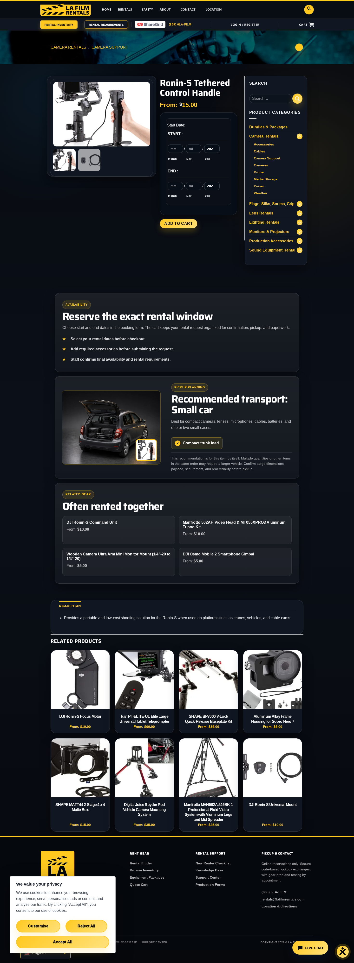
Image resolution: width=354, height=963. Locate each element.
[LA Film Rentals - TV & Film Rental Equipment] (65, 9)
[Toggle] (299, 136)
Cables (259, 151)
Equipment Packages (147, 877)
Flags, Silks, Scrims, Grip (272, 204)
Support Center (208, 877)
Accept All (62, 942)
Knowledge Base (209, 870)
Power (259, 186)
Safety (147, 9)
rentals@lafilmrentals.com (283, 899)
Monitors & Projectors (269, 232)
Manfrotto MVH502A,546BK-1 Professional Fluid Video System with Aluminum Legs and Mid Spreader (208, 812)
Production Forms (210, 885)
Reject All (86, 926)
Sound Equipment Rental (272, 250)
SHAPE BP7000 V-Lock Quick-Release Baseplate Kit (208, 719)
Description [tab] (70, 606)
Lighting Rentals (264, 222)
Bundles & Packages (268, 127)
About (165, 9)
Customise (38, 926)
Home (106, 9)
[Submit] (297, 98)
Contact (188, 9)
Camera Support (110, 47)
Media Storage (265, 179)
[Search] (309, 9)
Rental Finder (141, 863)
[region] (63, 914)
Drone (259, 172)
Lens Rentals (261, 213)
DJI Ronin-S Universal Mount (273, 805)
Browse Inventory (144, 870)
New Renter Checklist (213, 863)
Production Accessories (271, 241)
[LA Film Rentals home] (57, 867)
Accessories (264, 144)
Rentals (125, 9)
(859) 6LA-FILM (180, 24)
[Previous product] (299, 47)
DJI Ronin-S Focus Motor (80, 716)
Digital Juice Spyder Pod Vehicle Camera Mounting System (144, 810)
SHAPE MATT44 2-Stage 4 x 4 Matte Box (80, 807)
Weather (260, 193)
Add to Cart (178, 223)
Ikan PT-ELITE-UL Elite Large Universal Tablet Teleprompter (144, 719)
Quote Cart (139, 885)
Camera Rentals (68, 47)
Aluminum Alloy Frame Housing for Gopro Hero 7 (272, 719)
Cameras (261, 165)
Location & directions (279, 906)
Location (214, 9)
